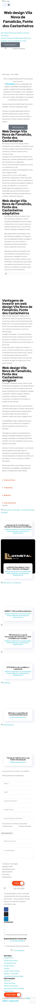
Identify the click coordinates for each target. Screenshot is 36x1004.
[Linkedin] (6, 919)
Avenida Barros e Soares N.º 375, (19, 924)
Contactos (8, 922)
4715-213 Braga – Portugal (14, 927)
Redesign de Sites (18, 533)
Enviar (17, 883)
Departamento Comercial (15, 939)
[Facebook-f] (6, 909)
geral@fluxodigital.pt (14, 929)
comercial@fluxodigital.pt (16, 941)
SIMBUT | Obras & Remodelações (18, 611)
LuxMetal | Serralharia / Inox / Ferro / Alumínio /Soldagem (18, 568)
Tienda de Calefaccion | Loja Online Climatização (18, 759)
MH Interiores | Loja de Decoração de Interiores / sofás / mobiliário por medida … (18, 637)
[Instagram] (6, 914)
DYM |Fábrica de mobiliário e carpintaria (18, 668)
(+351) (11, 943)
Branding (7, 529)
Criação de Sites (16, 529)
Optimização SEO (23, 531)
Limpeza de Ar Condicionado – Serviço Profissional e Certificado (18, 526)
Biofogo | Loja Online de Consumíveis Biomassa (18, 714)
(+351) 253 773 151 (15, 932)
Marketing (15, 531)
